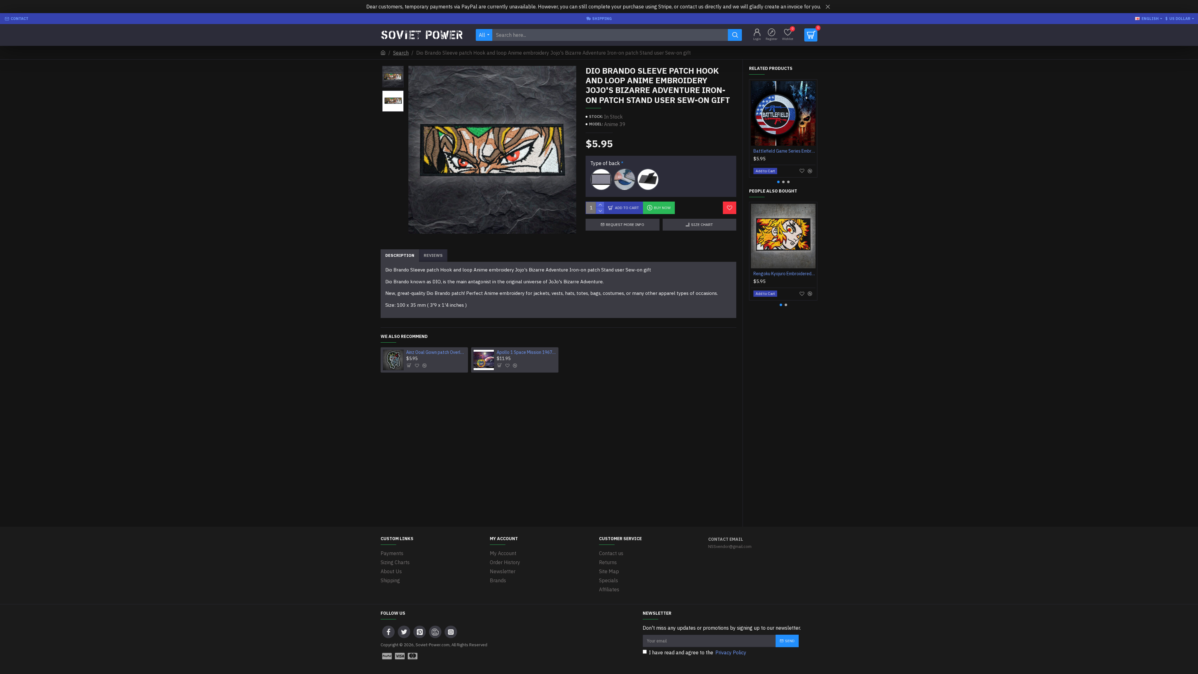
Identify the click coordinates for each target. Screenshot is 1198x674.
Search (401, 53)
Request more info (625, 224)
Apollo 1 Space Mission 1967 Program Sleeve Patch (527, 352)
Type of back (605, 163)
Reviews (433, 255)
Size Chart (702, 224)
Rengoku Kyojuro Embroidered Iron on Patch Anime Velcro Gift (784, 273)
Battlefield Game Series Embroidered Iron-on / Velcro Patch (784, 151)
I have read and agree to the (697, 652)
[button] (393, 67)
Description (399, 255)
